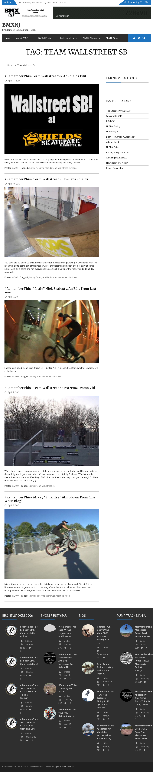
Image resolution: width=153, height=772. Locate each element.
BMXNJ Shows (90, 38)
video (74, 168)
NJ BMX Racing (113, 126)
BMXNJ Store (112, 38)
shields (48, 168)
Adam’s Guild (112, 142)
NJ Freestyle (112, 131)
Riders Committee (114, 168)
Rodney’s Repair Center (117, 152)
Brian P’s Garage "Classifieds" (120, 137)
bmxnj (32, 168)
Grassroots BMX (114, 116)
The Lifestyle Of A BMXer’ (118, 110)
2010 (16, 376)
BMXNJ (11, 25)
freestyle (40, 168)
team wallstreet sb (62, 168)
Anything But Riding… (116, 157)
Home (8, 38)
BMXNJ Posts (44, 38)
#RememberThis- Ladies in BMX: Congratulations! (29, 660)
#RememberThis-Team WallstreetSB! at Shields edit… (46, 76)
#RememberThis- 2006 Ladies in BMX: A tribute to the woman (29, 691)
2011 (16, 168)
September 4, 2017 (103, 656)
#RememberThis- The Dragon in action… (67, 688)
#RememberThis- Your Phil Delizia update (67, 712)
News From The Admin (117, 163)
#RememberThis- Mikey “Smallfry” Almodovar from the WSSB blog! (49, 499)
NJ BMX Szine (112, 147)
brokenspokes (67, 38)
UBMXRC (110, 121)
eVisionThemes (67, 766)
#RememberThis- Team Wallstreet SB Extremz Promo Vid (49, 388)
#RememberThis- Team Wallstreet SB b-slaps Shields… (47, 179)
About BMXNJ (22, 38)
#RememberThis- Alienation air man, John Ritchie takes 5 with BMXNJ (106, 732)
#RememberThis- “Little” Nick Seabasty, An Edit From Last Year (50, 290)
